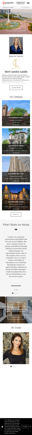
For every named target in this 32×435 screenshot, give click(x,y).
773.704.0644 (25, 7)
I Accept (25, 426)
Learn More (16, 88)
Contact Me (16, 29)
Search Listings (16, 23)
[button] (30, 426)
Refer (20, 56)
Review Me (12, 56)
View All (16, 214)
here (13, 433)
